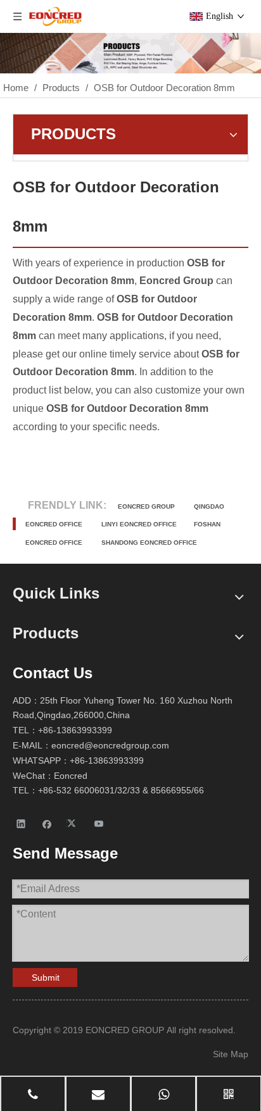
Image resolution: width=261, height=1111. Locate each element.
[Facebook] (47, 823)
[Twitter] (73, 823)
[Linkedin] (21, 823)
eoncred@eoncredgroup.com (110, 745)
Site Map (230, 1054)
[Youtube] (99, 823)
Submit (46, 977)
